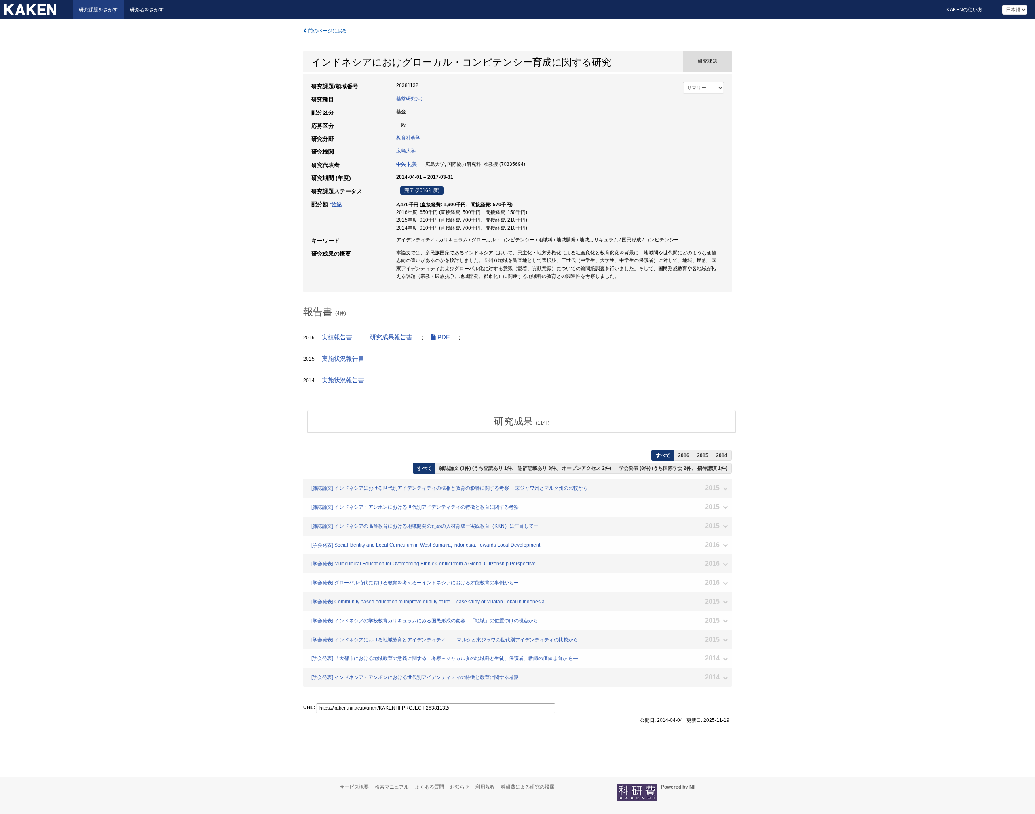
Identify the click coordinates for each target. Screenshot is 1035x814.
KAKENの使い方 (964, 10)
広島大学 (406, 151)
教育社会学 (408, 138)
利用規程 (485, 787)
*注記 (336, 204)
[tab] (521, 421)
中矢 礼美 (406, 164)
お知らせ (459, 787)
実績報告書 (337, 337)
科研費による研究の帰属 (527, 787)
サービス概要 (354, 787)
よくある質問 (429, 787)
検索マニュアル (392, 787)
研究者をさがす (147, 10)
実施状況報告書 (343, 358)
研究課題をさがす (98, 10)
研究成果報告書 (391, 337)
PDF (443, 337)
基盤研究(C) (409, 98)
